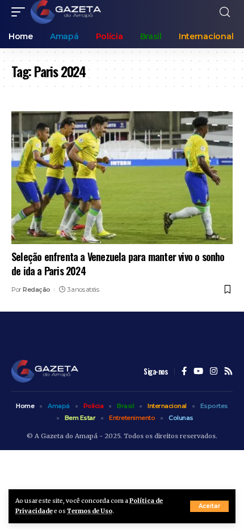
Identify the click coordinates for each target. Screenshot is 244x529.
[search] (225, 12)
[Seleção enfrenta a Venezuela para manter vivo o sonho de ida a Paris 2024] (122, 177)
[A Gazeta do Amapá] (66, 12)
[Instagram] (213, 372)
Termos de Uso (89, 511)
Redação (37, 289)
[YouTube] (198, 372)
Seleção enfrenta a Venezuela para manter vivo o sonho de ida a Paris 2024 (118, 263)
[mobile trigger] (21, 12)
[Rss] (228, 372)
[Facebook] (184, 372)
